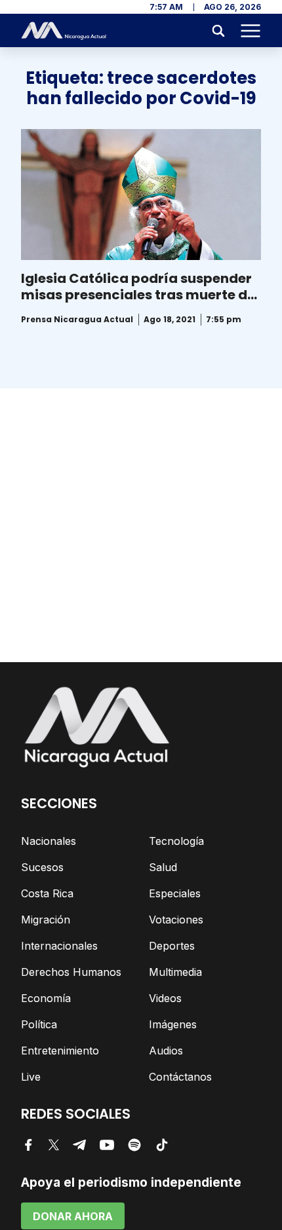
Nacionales (48, 841)
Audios (166, 1050)
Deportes (172, 945)
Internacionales (59, 945)
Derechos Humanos (71, 971)
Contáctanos (180, 1076)
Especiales (175, 893)
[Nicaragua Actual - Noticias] (63, 31)
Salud (163, 867)
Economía (46, 998)
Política (39, 1024)
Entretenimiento (60, 1050)
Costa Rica (47, 893)
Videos (165, 998)
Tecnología (176, 841)
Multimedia (175, 971)
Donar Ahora (73, 1216)
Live (31, 1076)
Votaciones (176, 919)
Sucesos (42, 867)
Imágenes (173, 1024)
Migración (45, 919)
